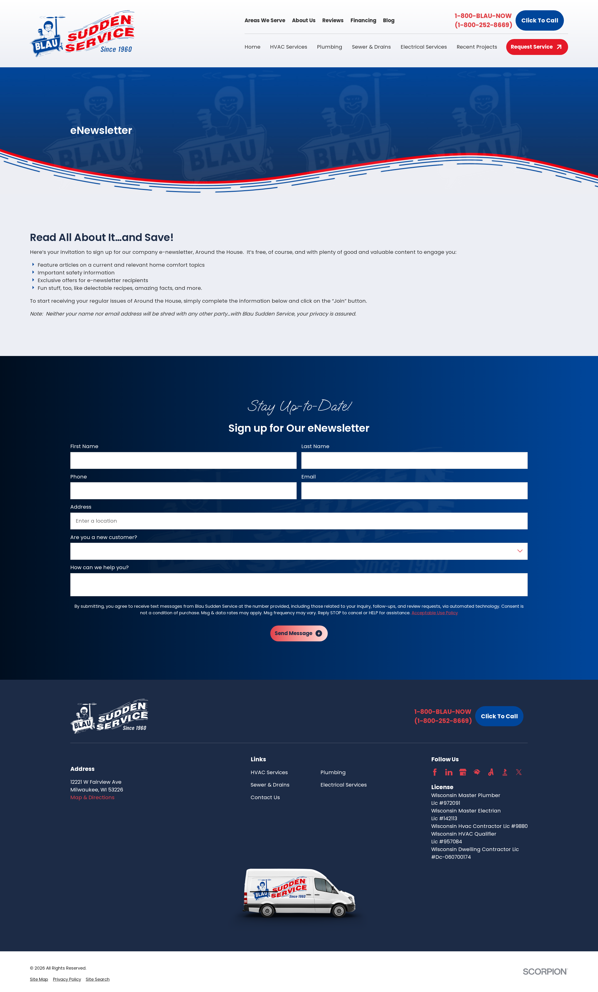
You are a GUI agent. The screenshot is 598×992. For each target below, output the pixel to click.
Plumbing (333, 772)
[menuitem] (39, 979)
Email (308, 477)
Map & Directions (92, 797)
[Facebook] (434, 772)
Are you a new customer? (103, 537)
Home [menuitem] (252, 46)
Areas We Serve (265, 20)
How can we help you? (99, 567)
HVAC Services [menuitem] (288, 46)
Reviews (333, 20)
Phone (78, 477)
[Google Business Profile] (462, 772)
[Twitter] (519, 772)
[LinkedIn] (448, 772)
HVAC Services (269, 772)
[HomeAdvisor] (477, 772)
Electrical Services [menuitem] (424, 46)
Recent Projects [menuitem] (477, 46)
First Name (84, 446)
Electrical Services (343, 784)
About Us (304, 20)
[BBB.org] (505, 772)
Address (80, 507)
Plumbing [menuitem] (329, 46)
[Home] (82, 33)
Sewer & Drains (270, 784)
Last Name (315, 446)
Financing (363, 20)
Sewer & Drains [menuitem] (371, 46)
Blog (389, 20)
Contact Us (265, 797)
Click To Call (539, 20)
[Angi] (491, 772)
